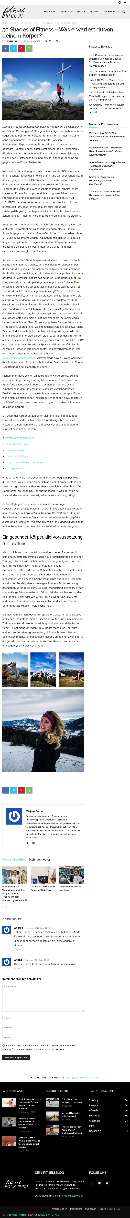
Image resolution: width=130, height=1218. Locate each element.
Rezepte (65, 12)
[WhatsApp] (29, 48)
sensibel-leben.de (98, 162)
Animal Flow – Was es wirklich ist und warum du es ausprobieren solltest (106, 108)
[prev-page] (4, 907)
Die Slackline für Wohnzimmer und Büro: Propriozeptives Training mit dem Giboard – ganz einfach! (14, 893)
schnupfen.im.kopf (17, 444)
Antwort (17, 950)
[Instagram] (119, 2)
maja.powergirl (15, 468)
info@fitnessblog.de (72, 1195)
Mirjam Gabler (14, 41)
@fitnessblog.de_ (86, 1077)
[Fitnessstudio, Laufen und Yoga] (71, 875)
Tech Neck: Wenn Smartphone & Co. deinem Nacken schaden (108, 73)
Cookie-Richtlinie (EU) (109, 1208)
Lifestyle (80, 12)
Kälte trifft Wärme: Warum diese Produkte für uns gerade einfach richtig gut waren (106, 84)
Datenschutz (76, 1208)
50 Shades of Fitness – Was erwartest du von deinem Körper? (105, 195)
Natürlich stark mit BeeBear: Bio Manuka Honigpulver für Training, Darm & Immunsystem (106, 96)
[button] (124, 11)
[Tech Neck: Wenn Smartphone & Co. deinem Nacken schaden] (9, 1121)
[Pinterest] (21, 48)
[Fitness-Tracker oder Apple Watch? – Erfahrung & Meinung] (52, 1130)
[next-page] (10, 907)
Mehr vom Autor (39, 859)
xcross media (19, 1214)
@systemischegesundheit (18, 358)
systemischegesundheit (20, 437)
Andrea (18, 927)
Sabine (92, 176)
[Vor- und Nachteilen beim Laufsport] (52, 1116)
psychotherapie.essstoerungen (24, 462)
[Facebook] (113, 2)
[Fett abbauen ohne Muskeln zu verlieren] (52, 1102)
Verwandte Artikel (14, 859)
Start (4, 22)
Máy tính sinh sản (98, 147)
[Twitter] (13, 48)
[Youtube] (125, 2)
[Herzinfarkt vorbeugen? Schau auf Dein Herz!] (43, 875)
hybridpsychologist (17, 456)
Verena (92, 132)
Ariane (18, 959)
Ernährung (50, 12)
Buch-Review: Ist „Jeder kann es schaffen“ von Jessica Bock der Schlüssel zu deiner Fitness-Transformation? (106, 60)
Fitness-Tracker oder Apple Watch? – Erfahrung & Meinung (72, 1130)
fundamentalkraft (16, 450)
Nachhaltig (110, 12)
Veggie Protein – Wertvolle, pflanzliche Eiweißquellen (107, 166)
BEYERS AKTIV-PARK (49, 1214)
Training (94, 12)
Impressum (90, 1208)
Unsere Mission (59, 1208)
